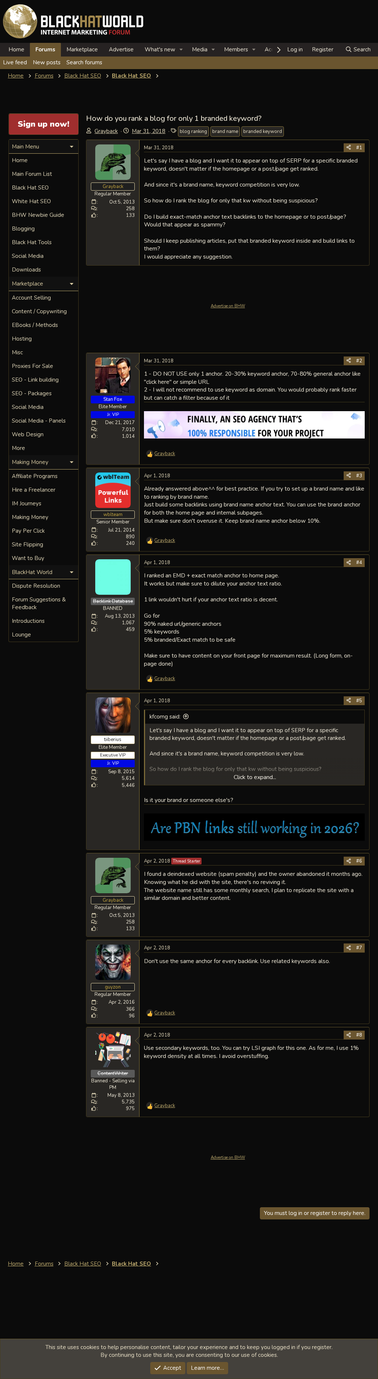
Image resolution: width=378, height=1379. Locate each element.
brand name (225, 131)
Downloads (26, 269)
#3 (359, 475)
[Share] (349, 147)
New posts (47, 62)
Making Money (30, 517)
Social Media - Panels (39, 420)
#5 (359, 700)
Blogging (23, 228)
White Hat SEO (31, 201)
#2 (359, 361)
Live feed (15, 62)
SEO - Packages (32, 393)
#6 (359, 861)
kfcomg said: (165, 716)
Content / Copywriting (39, 311)
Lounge (21, 634)
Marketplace (82, 49)
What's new (160, 49)
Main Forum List (32, 174)
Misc (17, 352)
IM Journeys (26, 503)
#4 (359, 562)
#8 (359, 1035)
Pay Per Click (28, 531)
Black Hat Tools (32, 242)
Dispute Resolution (36, 586)
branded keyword (262, 131)
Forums (45, 49)
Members (236, 49)
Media (199, 49)
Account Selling (31, 297)
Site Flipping (27, 544)
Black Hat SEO (30, 187)
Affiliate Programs (35, 476)
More (18, 448)
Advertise (121, 49)
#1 (359, 147)
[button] (181, 50)
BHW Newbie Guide (38, 215)
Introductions (28, 621)
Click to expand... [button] (255, 777)
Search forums (84, 62)
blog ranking (193, 131)
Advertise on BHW (228, 306)
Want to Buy (28, 558)
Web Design (28, 434)
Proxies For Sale (32, 366)
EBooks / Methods (35, 325)
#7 (359, 948)
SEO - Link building (35, 379)
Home (16, 49)
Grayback (106, 131)
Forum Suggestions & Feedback (39, 603)
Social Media (28, 256)
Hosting (22, 338)
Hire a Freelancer (33, 490)
